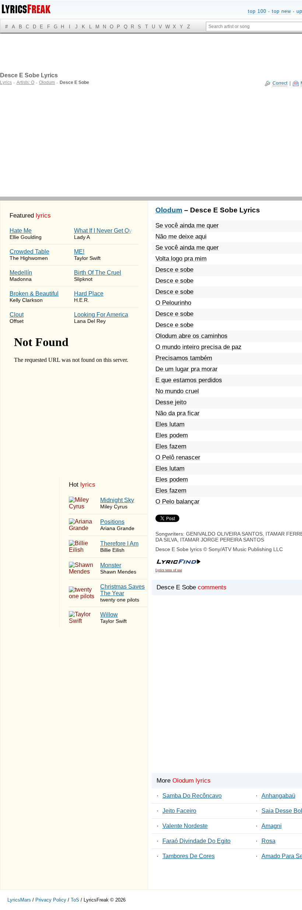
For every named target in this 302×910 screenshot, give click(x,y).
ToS (75, 900)
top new (281, 11)
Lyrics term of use (168, 570)
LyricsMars (19, 900)
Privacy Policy (50, 900)
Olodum (168, 210)
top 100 (257, 11)
